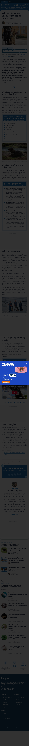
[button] (27, 363)
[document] (14, 373)
